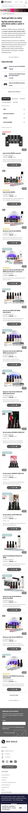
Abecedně (15, 102)
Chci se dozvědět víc (13, 57)
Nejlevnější (15, 98)
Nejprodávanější (6, 102)
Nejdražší (22, 98)
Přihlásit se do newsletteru (9, 732)
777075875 (7, 757)
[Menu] (26, 2)
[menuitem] (6, 775)
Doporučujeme (6, 98)
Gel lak (7, 46)
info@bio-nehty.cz (9, 751)
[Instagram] (6, 761)
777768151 (7, 754)
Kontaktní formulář (9, 766)
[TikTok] (15, 761)
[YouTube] (11, 761)
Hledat (24, 6)
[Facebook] (3, 761)
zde (22, 800)
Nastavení (14, 804)
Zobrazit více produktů (14, 91)
